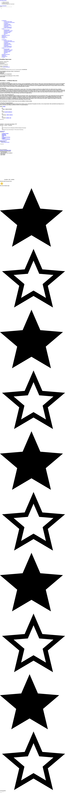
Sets (4, 34)
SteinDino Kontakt (5, 133)
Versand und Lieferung (6, 137)
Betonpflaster (6, 45)
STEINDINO (4, 20)
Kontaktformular (2, 131)
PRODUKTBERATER (6, 35)
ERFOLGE (4, 36)
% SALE (3, 57)
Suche (1, 6)
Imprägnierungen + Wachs (8, 30)
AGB (3, 136)
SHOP (3, 28)
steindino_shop (8, 117)
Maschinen (6, 33)
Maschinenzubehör (7, 32)
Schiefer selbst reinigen (7, 25)
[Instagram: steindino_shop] (2, 116)
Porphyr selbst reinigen (7, 27)
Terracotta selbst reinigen (8, 21)
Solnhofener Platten (7, 24)
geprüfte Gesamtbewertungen (5, 142)
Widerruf (3, 138)
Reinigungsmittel (6, 29)
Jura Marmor (6, 23)
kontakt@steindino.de (6, 66)
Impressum (4, 134)
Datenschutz (4, 135)
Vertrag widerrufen (3, 140)
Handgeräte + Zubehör (7, 31)
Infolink (4, 106)
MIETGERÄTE (4, 37)
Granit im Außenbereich (8, 46)
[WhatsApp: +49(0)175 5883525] (2, 113)
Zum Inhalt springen (3, 0)
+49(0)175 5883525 (9, 114)
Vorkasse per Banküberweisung (5, 150)
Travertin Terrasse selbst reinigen (9, 22)
